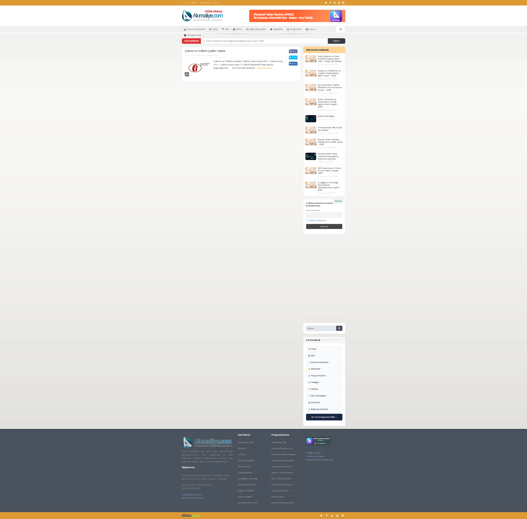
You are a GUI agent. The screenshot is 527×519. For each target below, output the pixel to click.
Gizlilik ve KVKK (314, 452)
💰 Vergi (312, 349)
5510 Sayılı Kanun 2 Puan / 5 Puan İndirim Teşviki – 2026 (330, 171)
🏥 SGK (311, 355)
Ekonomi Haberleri (196, 29)
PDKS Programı (278, 496)
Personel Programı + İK (281, 448)
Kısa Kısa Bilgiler (245, 496)
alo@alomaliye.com (192, 494)
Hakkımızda (205, 3)
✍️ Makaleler (314, 369)
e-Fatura (242, 454)
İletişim (215, 3)
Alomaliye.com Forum (247, 502)
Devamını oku (264, 68)
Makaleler (278, 29)
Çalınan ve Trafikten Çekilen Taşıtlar (205, 51)
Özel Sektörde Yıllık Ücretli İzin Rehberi (330, 128)
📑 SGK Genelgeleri (317, 396)
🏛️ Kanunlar (314, 402)
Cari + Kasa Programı (281, 478)
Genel (216, 55)
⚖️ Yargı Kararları (317, 375)
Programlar (295, 29)
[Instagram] (343, 3)
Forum (186, 3)
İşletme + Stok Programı (282, 472)
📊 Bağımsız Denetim (318, 409)
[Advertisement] (324, 278)
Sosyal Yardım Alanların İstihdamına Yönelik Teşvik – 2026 (330, 142)
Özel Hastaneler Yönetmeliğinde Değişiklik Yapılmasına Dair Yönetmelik (240, 41)
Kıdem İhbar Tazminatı (281, 484)
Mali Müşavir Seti (278, 442)
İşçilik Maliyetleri (245, 472)
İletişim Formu (189, 498)
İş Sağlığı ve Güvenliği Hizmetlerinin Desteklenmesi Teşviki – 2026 (329, 186)
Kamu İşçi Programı (280, 490)
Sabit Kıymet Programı (281, 466)
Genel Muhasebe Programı (283, 454)
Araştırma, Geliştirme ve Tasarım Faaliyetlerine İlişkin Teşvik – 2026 (329, 73)
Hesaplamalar (194, 35)
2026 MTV (242, 448)
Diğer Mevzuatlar (258, 29)
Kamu (239, 29)
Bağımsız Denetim (246, 490)
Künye (201, 498)
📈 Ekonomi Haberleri (318, 362)
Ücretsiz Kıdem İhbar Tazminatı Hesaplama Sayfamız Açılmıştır (328, 156)
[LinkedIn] (335, 3)
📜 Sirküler (313, 389)
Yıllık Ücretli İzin (244, 466)
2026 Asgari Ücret (246, 442)
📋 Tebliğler (313, 382)
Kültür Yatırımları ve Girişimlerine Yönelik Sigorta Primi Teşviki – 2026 (328, 103)
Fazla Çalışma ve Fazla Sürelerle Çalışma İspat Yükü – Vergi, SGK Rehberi (330, 59)
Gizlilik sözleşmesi (317, 220)
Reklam (194, 3)
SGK (227, 29)
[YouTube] (339, 3)
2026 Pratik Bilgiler (326, 116)
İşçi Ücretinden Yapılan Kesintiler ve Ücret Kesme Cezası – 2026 (330, 87)
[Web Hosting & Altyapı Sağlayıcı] (191, 515)
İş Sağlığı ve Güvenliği (247, 478)
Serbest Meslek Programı (282, 460)
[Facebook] (330, 3)
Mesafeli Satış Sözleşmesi (320, 459)
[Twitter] (326, 3)
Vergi (214, 29)
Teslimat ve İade (315, 456)
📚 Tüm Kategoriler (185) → (324, 417)
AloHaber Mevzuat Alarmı (282, 502)
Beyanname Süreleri (247, 484)
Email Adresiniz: (313, 210)
